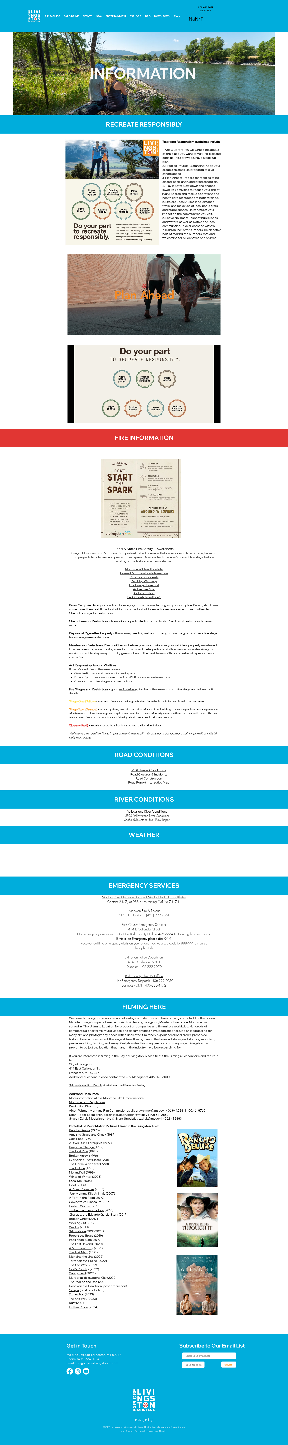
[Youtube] (86, 1371)
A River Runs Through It (85, 1143)
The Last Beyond (81, 1244)
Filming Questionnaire (185, 1056)
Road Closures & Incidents (148, 774)
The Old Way (78, 1265)
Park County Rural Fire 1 (144, 597)
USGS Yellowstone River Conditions (147, 816)
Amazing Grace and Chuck (87, 1134)
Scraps (74, 1290)
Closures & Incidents (144, 577)
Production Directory (83, 1106)
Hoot (72, 1185)
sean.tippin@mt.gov (133, 1115)
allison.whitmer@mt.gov (147, 1110)
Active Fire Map (144, 589)
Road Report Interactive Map (148, 782)
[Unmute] (77, 330)
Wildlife (74, 1227)
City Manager (135, 1077)
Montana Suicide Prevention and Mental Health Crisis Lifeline (144, 897)
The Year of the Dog (83, 1282)
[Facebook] (69, 1371)
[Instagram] (78, 1371)
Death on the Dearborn (85, 1286)
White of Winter (80, 1177)
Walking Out (77, 1223)
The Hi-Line (77, 1168)
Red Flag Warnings (144, 581)
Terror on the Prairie (83, 1261)
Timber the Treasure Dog (86, 1210)
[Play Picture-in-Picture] (210, 330)
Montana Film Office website (123, 1098)
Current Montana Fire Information (144, 573)
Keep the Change (82, 1147)
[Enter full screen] (216, 330)
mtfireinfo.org (128, 689)
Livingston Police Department (144, 957)
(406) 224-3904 (87, 1359)
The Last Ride (78, 1151)
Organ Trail (76, 1294)
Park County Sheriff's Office (144, 976)
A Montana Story (81, 1248)
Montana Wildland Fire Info (144, 569)
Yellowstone (77, 1231)
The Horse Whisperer (84, 1164)
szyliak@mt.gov (150, 1118)
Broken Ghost (78, 1219)
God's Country (79, 1269)
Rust (72, 1303)
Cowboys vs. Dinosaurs (85, 1202)
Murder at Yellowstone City (88, 1278)
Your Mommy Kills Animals (87, 1193)
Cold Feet (76, 1139)
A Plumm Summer (81, 1189)
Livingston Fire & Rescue (144, 910)
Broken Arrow (78, 1156)
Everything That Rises (84, 1160)
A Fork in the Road (82, 1198)
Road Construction (149, 778)
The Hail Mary (78, 1252)
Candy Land (77, 1273)
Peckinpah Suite (80, 1240)
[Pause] (72, 330)
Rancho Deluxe (79, 1130)
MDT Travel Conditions (148, 770)
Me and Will (77, 1172)
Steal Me (75, 1181)
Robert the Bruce (81, 1235)
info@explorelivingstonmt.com (96, 1363)
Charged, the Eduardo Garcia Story (93, 1214)
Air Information (144, 593)
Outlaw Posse (78, 1307)
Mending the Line (81, 1257)
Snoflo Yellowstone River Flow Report (147, 820)
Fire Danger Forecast (144, 585)
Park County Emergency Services (144, 924)
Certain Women (80, 1206)
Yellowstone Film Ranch (85, 1085)
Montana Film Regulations (87, 1102)
